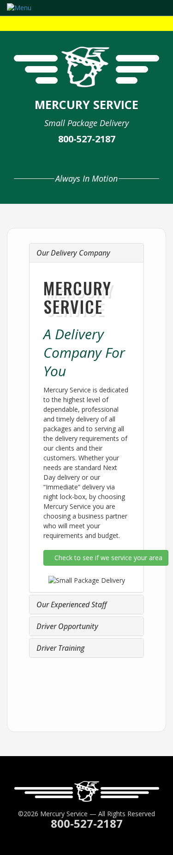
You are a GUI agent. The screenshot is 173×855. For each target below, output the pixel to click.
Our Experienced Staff (71, 604)
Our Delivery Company (73, 253)
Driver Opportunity (67, 626)
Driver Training (60, 648)
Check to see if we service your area (108, 557)
